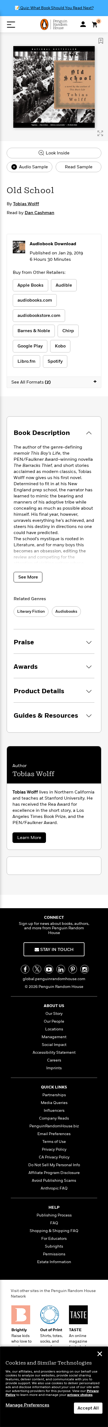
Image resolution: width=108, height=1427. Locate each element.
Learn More (31, 838)
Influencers (54, 1110)
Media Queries (54, 1102)
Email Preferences (54, 1133)
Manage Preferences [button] (27, 1405)
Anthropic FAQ (54, 1188)
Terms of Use (54, 1141)
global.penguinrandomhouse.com (54, 979)
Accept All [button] (88, 1408)
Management (54, 1037)
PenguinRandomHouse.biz (54, 1126)
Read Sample (78, 167)
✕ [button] (99, 1354)
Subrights (54, 1246)
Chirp (68, 331)
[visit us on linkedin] (60, 969)
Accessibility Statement (54, 1052)
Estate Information (54, 1262)
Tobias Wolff (26, 204)
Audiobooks (66, 611)
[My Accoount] (83, 24)
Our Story (54, 1013)
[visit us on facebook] (25, 969)
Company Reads (54, 1118)
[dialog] (54, 1387)
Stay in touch (56, 950)
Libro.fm (26, 361)
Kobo (60, 346)
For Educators (54, 1238)
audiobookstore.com (38, 315)
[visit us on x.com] (37, 969)
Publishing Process (54, 1215)
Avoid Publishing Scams (54, 1180)
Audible (64, 285)
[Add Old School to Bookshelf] (101, 41)
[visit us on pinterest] (72, 969)
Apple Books (30, 285)
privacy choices (79, 1395)
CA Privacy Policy (54, 1157)
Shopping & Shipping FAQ (54, 1230)
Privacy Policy (54, 1149)
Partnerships (54, 1095)
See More (28, 577)
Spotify (55, 361)
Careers (54, 1060)
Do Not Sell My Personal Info (54, 1165)
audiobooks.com (34, 300)
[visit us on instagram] (84, 969)
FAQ (54, 1223)
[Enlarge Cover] (100, 133)
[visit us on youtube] (49, 969)
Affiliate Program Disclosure (54, 1172)
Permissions (54, 1254)
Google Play (30, 346)
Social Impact (54, 1044)
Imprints (54, 1068)
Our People (54, 1021)
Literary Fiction (31, 611)
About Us (54, 1005)
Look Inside (57, 153)
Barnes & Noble (33, 331)
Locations (54, 1029)
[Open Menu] (11, 24)
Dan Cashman (39, 213)
